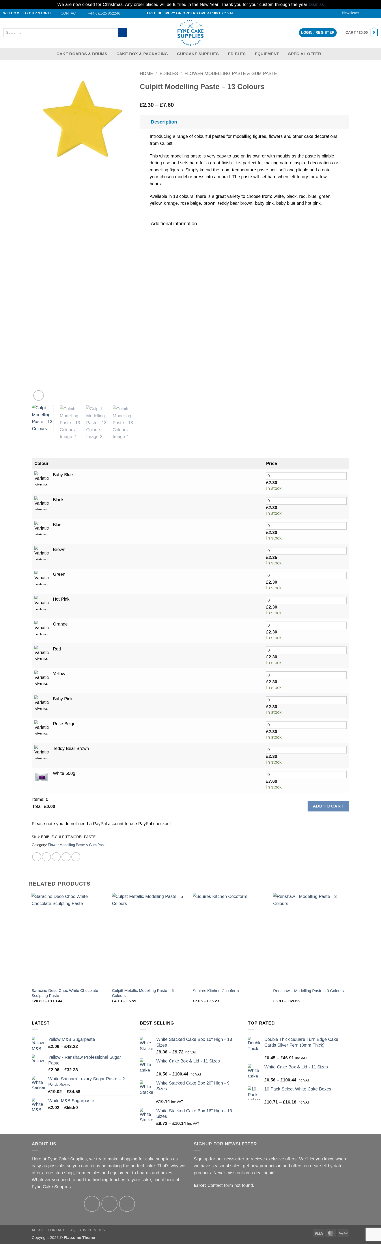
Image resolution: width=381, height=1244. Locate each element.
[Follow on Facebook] (364, 13)
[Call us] (375, 13)
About (38, 1230)
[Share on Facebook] (36, 856)
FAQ (72, 1230)
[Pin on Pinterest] (66, 856)
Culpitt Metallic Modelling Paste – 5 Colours (143, 993)
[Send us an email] (370, 13)
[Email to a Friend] (56, 856)
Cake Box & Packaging (142, 54)
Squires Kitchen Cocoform (216, 991)
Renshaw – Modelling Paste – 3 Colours (308, 991)
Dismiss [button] (316, 4)
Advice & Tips (92, 1230)
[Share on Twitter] (46, 856)
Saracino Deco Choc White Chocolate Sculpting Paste (65, 993)
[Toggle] (145, 121)
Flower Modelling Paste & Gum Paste (231, 73)
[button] (348, 13)
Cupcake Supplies (198, 54)
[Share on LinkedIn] (75, 856)
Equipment (267, 54)
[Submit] (122, 32)
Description (164, 122)
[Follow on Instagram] (109, 1204)
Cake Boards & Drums (81, 54)
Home (146, 73)
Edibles (237, 54)
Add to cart (328, 806)
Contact (56, 1230)
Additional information (174, 223)
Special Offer (304, 54)
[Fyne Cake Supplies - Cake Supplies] (191, 33)
